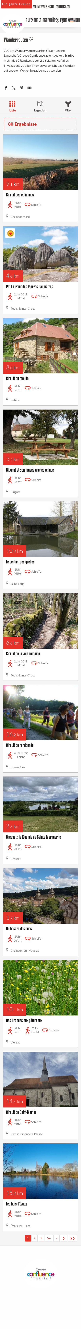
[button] (64, 21)
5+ (49, 1238)
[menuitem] (43, 7)
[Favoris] (57, 21)
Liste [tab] (12, 110)
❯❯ (72, 1238)
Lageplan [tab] (40, 110)
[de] (72, 21)
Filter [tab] (68, 110)
